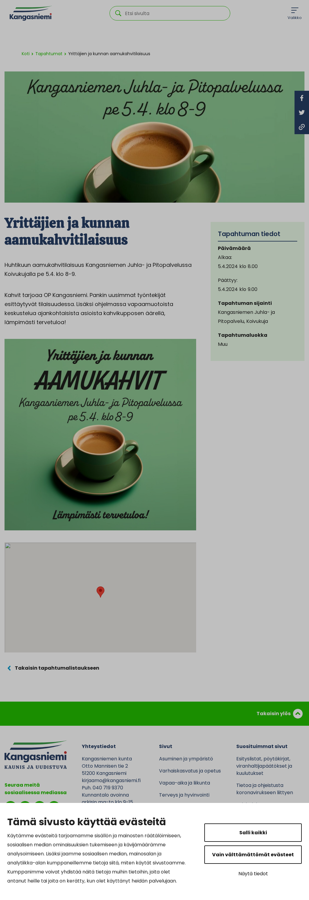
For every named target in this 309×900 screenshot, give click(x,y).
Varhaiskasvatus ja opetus (190, 770)
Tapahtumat (48, 54)
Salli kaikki (253, 832)
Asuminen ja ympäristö (186, 758)
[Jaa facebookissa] (302, 98)
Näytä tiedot (253, 873)
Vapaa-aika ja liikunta (184, 782)
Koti (26, 54)
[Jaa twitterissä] (302, 112)
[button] (100, 592)
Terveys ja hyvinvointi (184, 794)
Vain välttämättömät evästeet (253, 854)
